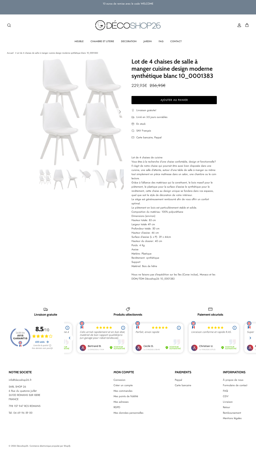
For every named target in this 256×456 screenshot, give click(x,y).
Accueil (10, 53)
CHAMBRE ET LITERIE (102, 41)
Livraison (228, 402)
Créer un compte (123, 385)
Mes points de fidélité (126, 396)
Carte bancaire (183, 385)
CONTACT (176, 41)
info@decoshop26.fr (20, 380)
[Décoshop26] (128, 25)
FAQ (161, 41)
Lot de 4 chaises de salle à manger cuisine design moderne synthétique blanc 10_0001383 (57, 53)
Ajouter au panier (174, 100)
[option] (81, 111)
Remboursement (232, 413)
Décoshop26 (22, 445)
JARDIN (147, 41)
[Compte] (238, 25)
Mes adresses (121, 402)
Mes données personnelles (128, 413)
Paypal (178, 380)
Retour (226, 407)
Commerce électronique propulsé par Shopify (50, 445)
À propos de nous (233, 380)
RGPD (117, 407)
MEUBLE (79, 41)
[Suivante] (120, 112)
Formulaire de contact (235, 385)
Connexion (119, 380)
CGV (225, 396)
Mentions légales (232, 418)
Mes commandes (123, 391)
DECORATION (129, 41)
